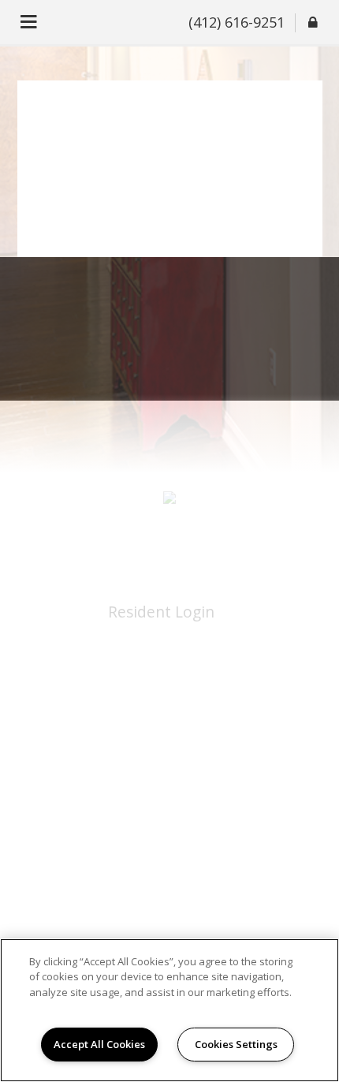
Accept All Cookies (99, 1044)
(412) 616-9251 (236, 22)
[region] (169, 1010)
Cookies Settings (236, 1044)
